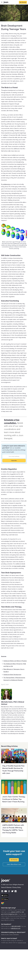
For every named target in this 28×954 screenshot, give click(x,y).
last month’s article (19, 566)
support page (22, 942)
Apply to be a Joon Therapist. (10, 934)
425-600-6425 (16, 926)
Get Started (23, 2)
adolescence (6, 184)
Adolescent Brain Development (12, 674)
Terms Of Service (6, 887)
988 (7, 918)
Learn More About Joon (14, 864)
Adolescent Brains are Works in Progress (15, 661)
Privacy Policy (16, 887)
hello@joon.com (15, 928)
